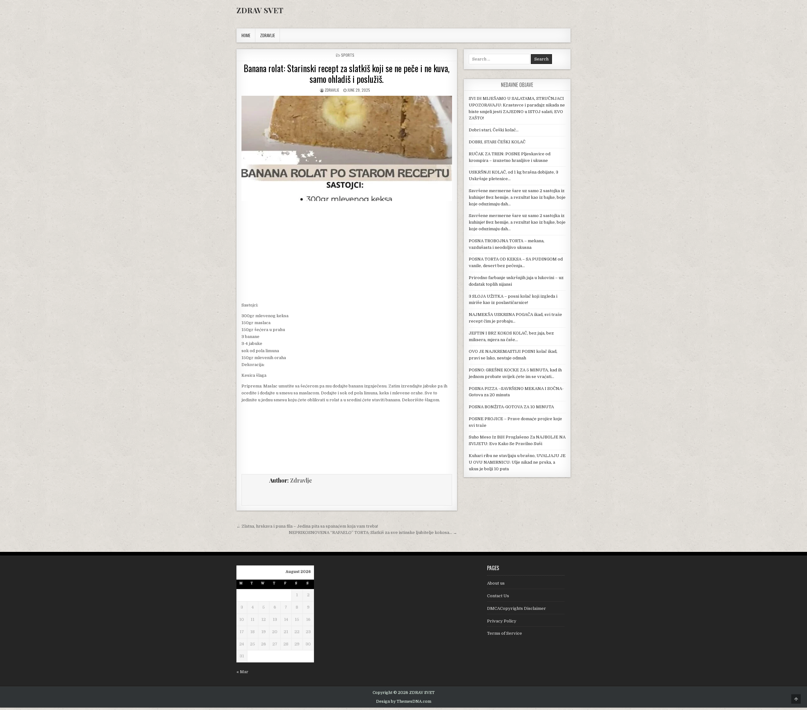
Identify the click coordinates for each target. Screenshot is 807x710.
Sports (347, 55)
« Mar (242, 671)
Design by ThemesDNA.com (403, 701)
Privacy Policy (501, 621)
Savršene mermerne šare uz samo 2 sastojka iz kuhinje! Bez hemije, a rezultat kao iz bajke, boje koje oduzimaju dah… (517, 197)
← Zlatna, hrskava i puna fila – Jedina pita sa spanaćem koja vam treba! (307, 526)
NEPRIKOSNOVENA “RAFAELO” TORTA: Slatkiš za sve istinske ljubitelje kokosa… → (373, 532)
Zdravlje (332, 90)
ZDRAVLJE (267, 35)
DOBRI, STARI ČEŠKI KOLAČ (497, 142)
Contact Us (498, 595)
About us (496, 583)
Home (245, 35)
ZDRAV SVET (259, 10)
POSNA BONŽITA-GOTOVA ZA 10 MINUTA (511, 406)
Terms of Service (504, 633)
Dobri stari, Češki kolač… (494, 130)
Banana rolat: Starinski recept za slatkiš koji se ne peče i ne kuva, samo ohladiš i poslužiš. (347, 73)
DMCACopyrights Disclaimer (516, 608)
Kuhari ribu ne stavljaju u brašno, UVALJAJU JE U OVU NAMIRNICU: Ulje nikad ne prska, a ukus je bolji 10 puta (517, 462)
